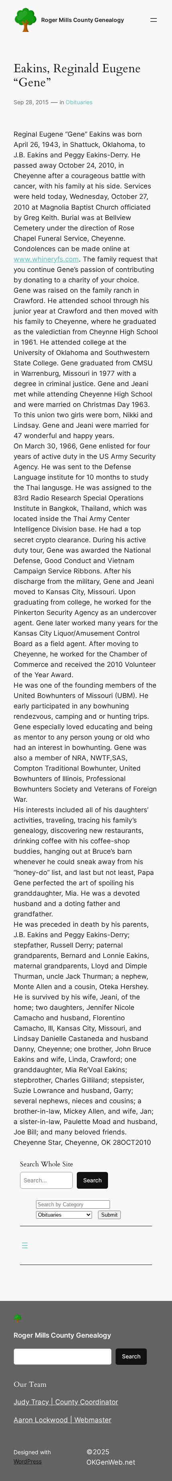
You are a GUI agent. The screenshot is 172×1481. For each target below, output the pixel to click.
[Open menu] (153, 20)
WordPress (28, 1461)
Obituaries (79, 102)
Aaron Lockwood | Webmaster (62, 1420)
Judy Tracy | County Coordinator (66, 1402)
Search (92, 1180)
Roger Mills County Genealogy (82, 19)
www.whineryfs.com (46, 259)
